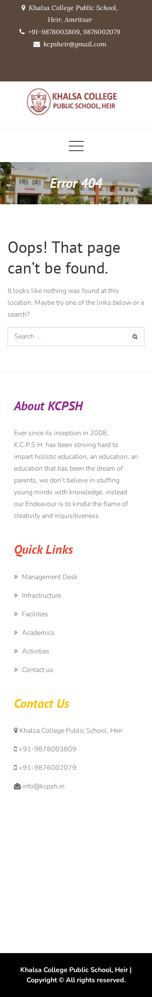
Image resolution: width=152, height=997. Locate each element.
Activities (35, 651)
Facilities (35, 614)
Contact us (37, 670)
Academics (38, 632)
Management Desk (50, 577)
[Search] (134, 336)
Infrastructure (41, 595)
